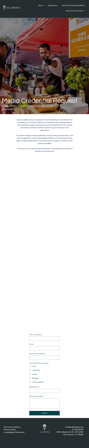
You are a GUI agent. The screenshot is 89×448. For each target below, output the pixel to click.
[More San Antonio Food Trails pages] (84, 10)
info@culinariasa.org (74, 427)
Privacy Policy (10, 430)
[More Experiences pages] (58, 5)
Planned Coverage (36, 396)
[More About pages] (44, 5)
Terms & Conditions (12, 427)
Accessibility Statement (14, 432)
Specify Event (34, 387)
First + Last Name (36, 335)
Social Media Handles (37, 353)
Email (31, 344)
